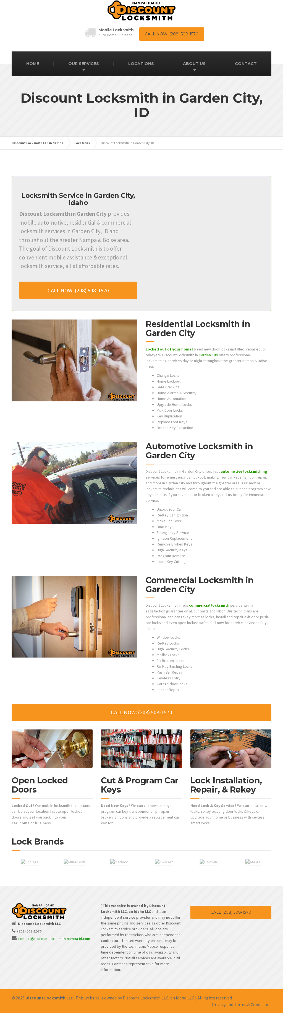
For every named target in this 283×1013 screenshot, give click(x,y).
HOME (32, 63)
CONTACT (246, 63)
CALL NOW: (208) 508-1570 (171, 34)
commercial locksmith (209, 605)
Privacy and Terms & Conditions (241, 1004)
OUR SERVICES (83, 63)
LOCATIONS (141, 63)
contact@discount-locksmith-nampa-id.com (54, 938)
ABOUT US (194, 63)
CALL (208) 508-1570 (231, 912)
